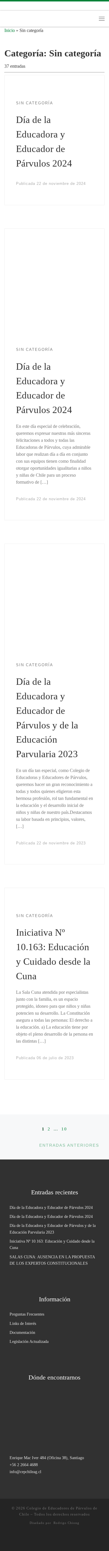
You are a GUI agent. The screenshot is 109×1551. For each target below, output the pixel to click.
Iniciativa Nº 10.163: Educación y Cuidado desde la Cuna (52, 1244)
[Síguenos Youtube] (31, 6)
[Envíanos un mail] (40, 6)
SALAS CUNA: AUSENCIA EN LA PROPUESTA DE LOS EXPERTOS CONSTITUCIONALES (52, 1260)
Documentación (22, 1332)
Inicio (9, 30)
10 (64, 1128)
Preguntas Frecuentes (27, 1314)
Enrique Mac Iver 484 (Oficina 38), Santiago (47, 1457)
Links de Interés (23, 1323)
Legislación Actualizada (29, 1341)
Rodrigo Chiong (66, 1523)
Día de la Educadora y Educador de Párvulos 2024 (51, 1207)
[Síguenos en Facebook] (14, 6)
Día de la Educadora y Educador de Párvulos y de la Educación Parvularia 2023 (53, 1228)
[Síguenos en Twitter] (23, 6)
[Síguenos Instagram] (6, 6)
